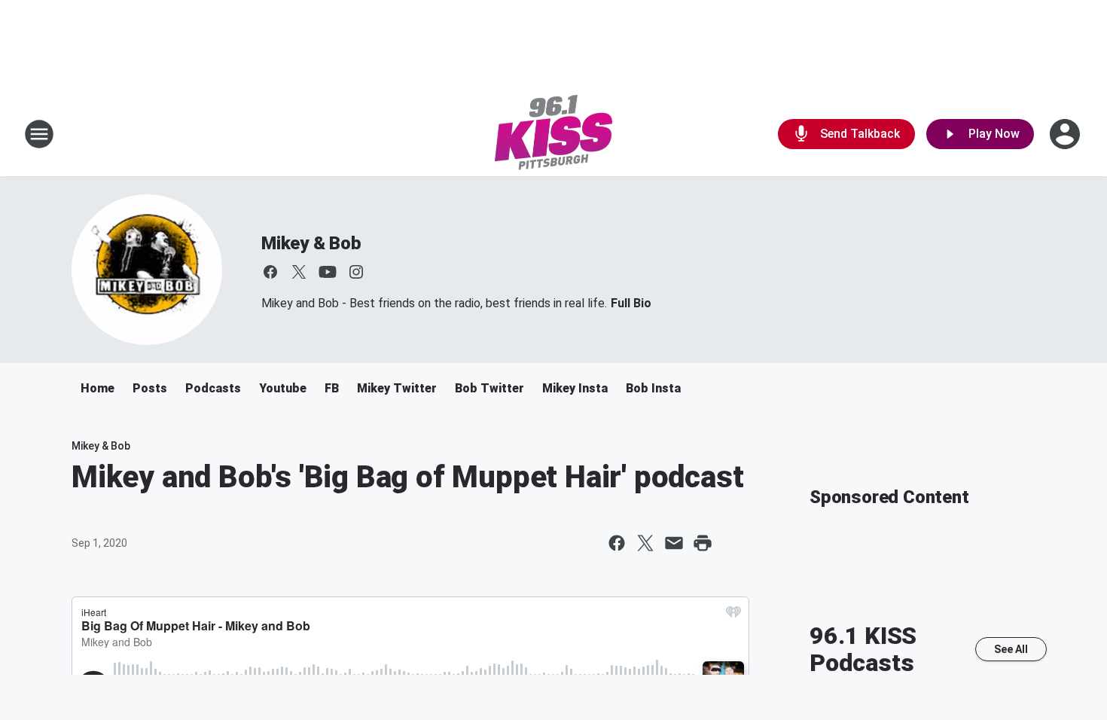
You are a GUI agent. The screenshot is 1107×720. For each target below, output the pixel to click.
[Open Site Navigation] (39, 134)
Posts (150, 388)
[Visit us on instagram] (356, 272)
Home (97, 388)
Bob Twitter (489, 388)
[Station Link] (553, 134)
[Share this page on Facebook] (616, 543)
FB (332, 388)
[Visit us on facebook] (270, 272)
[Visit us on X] (299, 272)
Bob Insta (653, 388)
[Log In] (1066, 134)
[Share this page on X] (645, 543)
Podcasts (213, 388)
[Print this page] (702, 543)
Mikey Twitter (397, 388)
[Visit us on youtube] (328, 272)
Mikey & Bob (311, 243)
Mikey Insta (575, 388)
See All (1011, 649)
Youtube (282, 388)
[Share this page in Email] (674, 543)
